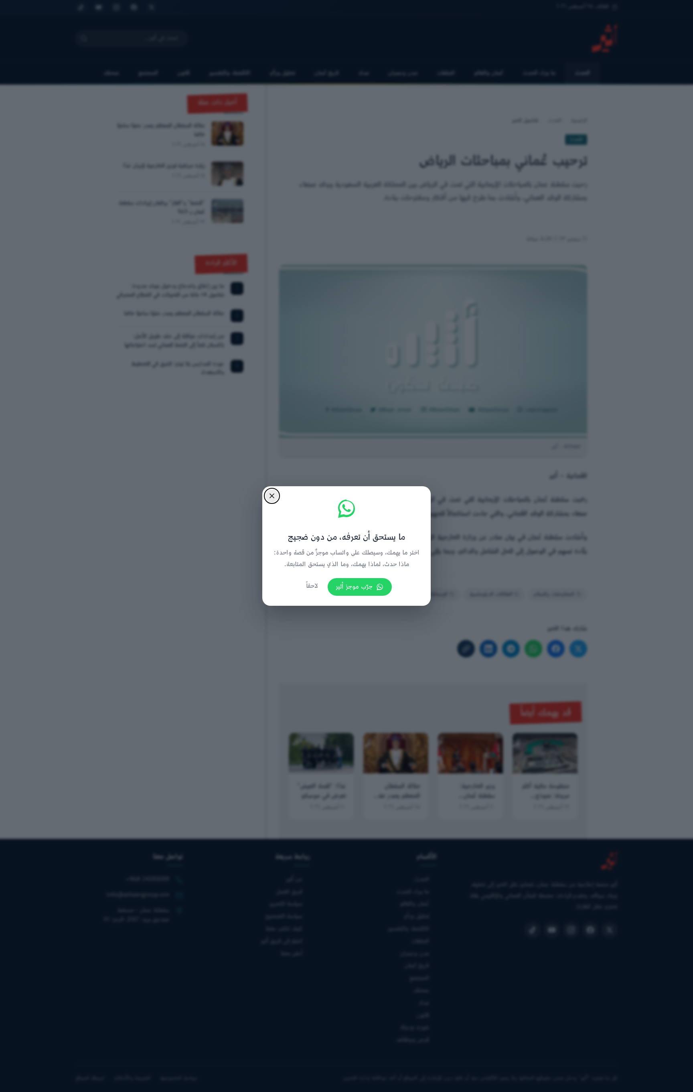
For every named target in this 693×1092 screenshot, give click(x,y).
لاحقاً (312, 586)
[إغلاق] (271, 495)
